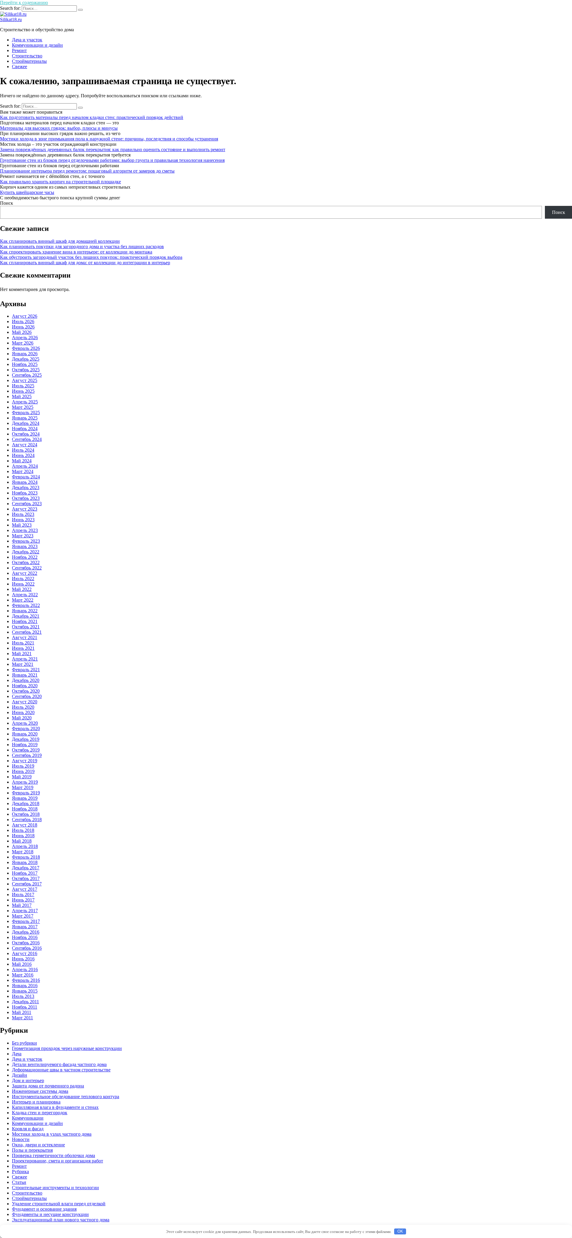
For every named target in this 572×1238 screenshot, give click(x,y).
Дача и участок (27, 39)
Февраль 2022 (26, 605)
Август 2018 (24, 824)
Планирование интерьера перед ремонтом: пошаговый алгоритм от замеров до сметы (87, 170)
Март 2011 (22, 1017)
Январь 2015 (25, 990)
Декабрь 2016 (25, 932)
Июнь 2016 (23, 958)
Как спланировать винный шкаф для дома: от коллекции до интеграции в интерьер (85, 262)
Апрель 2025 (25, 401)
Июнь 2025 (23, 391)
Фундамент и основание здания (44, 1209)
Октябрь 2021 (26, 626)
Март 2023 (22, 535)
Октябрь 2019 (26, 749)
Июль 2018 (23, 830)
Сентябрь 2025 (27, 375)
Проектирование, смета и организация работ (57, 1160)
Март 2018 (22, 851)
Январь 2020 (25, 733)
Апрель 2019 (25, 782)
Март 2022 (22, 599)
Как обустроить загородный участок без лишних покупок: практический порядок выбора (91, 257)
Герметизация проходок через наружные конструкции (67, 1048)
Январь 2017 (25, 926)
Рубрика (20, 1171)
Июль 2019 (23, 766)
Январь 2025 (25, 417)
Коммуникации (27, 1117)
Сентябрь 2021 (27, 632)
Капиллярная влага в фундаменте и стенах (55, 1107)
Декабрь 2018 (25, 803)
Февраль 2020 (26, 728)
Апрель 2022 (25, 594)
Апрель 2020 (25, 723)
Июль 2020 (23, 707)
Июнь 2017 (23, 899)
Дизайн (19, 1075)
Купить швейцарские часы (27, 192)
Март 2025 (22, 407)
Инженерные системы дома (40, 1091)
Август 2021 (24, 637)
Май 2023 (22, 525)
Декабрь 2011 (25, 1001)
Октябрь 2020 (26, 691)
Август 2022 (24, 573)
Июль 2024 (23, 450)
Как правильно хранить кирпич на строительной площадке (60, 181)
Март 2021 (22, 664)
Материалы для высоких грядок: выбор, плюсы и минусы (59, 128)
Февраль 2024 (26, 476)
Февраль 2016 (26, 980)
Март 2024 (22, 471)
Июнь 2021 (23, 648)
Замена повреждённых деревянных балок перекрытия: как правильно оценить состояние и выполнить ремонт (112, 149)
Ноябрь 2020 (25, 685)
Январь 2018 (25, 862)
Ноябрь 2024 (25, 428)
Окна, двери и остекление (38, 1144)
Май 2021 (22, 653)
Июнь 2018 (23, 835)
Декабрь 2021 (25, 616)
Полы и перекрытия (32, 1150)
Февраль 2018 (26, 857)
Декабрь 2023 (25, 487)
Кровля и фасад (27, 1128)
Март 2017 (22, 915)
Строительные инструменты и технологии (55, 1187)
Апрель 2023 (25, 530)
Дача (16, 1053)
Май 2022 (22, 589)
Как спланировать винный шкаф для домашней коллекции (60, 241)
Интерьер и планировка (36, 1101)
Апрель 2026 (25, 337)
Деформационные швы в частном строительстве (61, 1069)
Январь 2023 (25, 546)
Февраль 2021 (26, 669)
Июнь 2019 (23, 771)
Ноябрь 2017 (25, 873)
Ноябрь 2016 (25, 937)
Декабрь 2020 (25, 680)
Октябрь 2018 (26, 814)
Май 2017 (22, 905)
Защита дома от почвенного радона (48, 1085)
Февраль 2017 (26, 921)
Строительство (27, 55)
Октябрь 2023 (26, 498)
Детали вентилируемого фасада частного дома (59, 1064)
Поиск (6, 203)
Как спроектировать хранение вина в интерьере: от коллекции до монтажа (76, 251)
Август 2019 (24, 760)
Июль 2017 (23, 894)
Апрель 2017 (25, 910)
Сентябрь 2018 (27, 819)
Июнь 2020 (23, 712)
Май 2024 (22, 460)
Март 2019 (22, 787)
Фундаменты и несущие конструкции (50, 1214)
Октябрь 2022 (26, 562)
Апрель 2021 (25, 658)
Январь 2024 (25, 482)
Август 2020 (24, 701)
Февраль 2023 (26, 541)
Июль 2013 (23, 996)
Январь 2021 (25, 674)
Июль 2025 (23, 385)
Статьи (19, 1182)
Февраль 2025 (26, 412)
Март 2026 (22, 342)
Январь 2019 (25, 798)
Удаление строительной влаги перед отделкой (58, 1203)
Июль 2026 (23, 321)
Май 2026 (22, 332)
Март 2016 (22, 974)
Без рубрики (24, 1043)
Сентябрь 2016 (27, 948)
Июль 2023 (23, 514)
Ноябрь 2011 (24, 1007)
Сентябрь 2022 (27, 567)
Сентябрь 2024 (27, 439)
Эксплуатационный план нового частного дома (60, 1219)
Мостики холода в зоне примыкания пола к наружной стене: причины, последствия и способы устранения (109, 138)
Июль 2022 (23, 578)
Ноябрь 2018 (25, 808)
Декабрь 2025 (25, 358)
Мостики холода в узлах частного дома (51, 1134)
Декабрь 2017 (25, 867)
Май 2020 (22, 717)
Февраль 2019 (26, 792)
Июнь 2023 (23, 519)
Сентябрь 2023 (27, 503)
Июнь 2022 (23, 583)
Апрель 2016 (25, 969)
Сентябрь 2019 (27, 755)
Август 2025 (24, 380)
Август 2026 (24, 316)
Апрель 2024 (25, 466)
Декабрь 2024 (25, 423)
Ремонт (19, 50)
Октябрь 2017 (26, 878)
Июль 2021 (23, 642)
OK (400, 1231)
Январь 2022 (25, 610)
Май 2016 (22, 964)
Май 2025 (22, 396)
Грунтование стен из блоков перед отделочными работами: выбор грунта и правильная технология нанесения (112, 160)
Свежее (19, 66)
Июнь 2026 (23, 326)
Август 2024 (24, 444)
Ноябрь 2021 (25, 621)
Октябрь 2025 (26, 369)
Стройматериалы (29, 61)
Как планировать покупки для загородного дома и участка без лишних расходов (82, 246)
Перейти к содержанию (24, 2)
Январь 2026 (25, 353)
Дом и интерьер (28, 1080)
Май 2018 (22, 840)
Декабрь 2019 (25, 739)
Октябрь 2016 (26, 942)
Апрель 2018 (25, 846)
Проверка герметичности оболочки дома (53, 1155)
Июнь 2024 (23, 455)
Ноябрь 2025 (25, 364)
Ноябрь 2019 (25, 744)
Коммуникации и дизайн (37, 45)
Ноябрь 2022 (25, 557)
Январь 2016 (25, 985)
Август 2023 (24, 508)
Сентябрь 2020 (27, 696)
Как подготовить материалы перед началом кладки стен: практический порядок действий (91, 117)
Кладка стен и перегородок (39, 1112)
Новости (20, 1139)
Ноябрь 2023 (25, 492)
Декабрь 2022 (25, 551)
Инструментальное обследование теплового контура (65, 1096)
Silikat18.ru (11, 19)
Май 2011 (21, 1012)
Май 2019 (22, 776)
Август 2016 (24, 953)
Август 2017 (24, 889)
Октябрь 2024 (26, 433)
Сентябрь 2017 (27, 883)
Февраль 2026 (26, 348)
